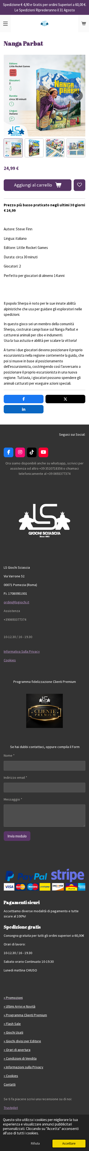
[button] (13, 148)
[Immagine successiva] (78, 96)
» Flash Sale (12, 1023)
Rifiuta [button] (35, 1143)
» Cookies (11, 1075)
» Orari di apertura (17, 1049)
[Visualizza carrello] (83, 23)
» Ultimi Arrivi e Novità (19, 1006)
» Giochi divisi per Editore (22, 1041)
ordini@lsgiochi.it (16, 602)
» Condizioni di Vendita (20, 1058)
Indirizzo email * (15, 777)
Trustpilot (11, 1107)
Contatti (10, 1084)
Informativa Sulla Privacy (22, 651)
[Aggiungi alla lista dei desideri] (79, 185)
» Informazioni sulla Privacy (23, 1067)
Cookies (10, 660)
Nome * (9, 755)
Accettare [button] (69, 1143)
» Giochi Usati (13, 1032)
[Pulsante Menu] (5, 23)
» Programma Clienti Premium (25, 1015)
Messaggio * (13, 799)
